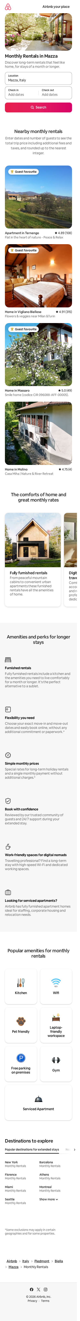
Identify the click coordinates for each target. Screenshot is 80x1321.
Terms (45, 1301)
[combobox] (38, 80)
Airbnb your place (56, 7)
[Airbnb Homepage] (8, 6)
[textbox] (21, 94)
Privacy (32, 1301)
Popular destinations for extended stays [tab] (32, 1149)
